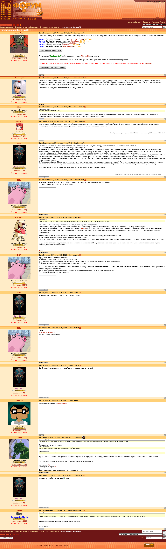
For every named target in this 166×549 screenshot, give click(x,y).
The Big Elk (66, 45)
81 (85, 78)
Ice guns (83, 228)
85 (85, 180)
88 (80, 292)
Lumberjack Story (76, 39)
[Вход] (26, 19)
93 (83, 475)
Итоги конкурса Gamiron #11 (71, 27)
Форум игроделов (6, 27)
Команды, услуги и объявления (26, 27)
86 (80, 217)
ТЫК (49, 465)
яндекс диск (62, 403)
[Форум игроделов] (13, 19)
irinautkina (19, 121)
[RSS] (35, 19)
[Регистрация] (20, 19)
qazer (19, 143)
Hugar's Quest (67, 46)
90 (80, 365)
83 (85, 121)
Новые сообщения (134, 22)
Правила (155, 22)
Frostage (72, 43)
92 (83, 437)
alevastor (19, 400)
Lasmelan (19, 510)
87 (80, 255)
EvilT (19, 180)
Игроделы (146, 22)
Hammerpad (19, 78)
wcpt (19, 107)
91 (80, 400)
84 (85, 143)
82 (85, 107)
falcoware (148, 63)
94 (84, 510)
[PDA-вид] (33, 19)
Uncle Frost (75, 41)
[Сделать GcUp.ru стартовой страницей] (28, 19)
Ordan (19, 437)
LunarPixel (19, 33)
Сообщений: (19, 58)
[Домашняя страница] (46, 214)
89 (80, 328)
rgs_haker (19, 217)
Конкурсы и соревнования (49, 27)
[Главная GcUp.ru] (6, 19)
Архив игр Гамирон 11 (47, 332)
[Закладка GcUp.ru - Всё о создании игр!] (30, 19)
